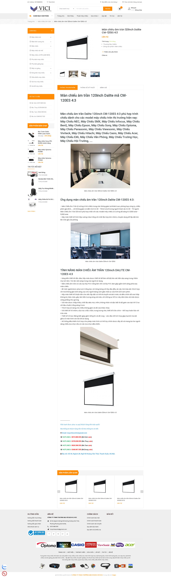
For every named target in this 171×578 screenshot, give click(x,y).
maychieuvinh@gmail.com (58, 529)
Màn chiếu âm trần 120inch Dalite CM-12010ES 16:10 (71, 499)
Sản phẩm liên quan (68, 473)
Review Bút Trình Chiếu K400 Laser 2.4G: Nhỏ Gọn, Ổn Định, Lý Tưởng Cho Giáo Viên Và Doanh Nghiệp (46, 179)
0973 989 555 (54, 526)
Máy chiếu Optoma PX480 (44, 151)
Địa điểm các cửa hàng (109, 2)
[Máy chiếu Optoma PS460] (32, 160)
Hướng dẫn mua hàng (34, 518)
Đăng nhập (138, 10)
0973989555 (38, 2)
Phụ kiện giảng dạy (37, 64)
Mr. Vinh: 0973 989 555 (39, 103)
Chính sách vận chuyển (94, 524)
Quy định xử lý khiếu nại (94, 530)
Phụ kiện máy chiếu (38, 59)
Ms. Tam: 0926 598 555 (39, 112)
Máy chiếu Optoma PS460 (44, 159)
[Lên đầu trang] (167, 565)
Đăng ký (133, 8)
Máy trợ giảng (36, 68)
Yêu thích (52, 2)
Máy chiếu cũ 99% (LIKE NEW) (41, 55)
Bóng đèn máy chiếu (38, 73)
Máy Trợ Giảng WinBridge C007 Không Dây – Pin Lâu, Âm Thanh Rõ (46, 188)
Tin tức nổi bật (35, 167)
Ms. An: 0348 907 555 (38, 116)
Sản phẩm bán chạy (38, 126)
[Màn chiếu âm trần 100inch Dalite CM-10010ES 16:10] (100, 486)
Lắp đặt (104, 16)
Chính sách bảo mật (93, 518)
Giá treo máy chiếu (37, 82)
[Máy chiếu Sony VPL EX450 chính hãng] (32, 143)
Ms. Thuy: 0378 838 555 (39, 107)
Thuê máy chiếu (82, 16)
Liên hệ (119, 16)
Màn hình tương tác (38, 41)
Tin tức (112, 16)
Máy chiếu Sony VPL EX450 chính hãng (45, 142)
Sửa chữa (94, 16)
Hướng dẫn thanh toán (34, 521)
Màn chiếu (35, 46)
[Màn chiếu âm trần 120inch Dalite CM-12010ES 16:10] (71, 486)
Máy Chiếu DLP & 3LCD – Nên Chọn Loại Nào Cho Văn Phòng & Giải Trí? (46, 199)
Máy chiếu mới (36, 37)
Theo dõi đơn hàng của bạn (133, 2)
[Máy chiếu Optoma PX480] (32, 151)
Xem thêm (31, 211)
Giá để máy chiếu (37, 86)
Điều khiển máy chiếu (38, 77)
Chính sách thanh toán (94, 521)
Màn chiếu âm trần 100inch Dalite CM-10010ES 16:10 (100, 499)
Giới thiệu (70, 16)
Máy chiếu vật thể (37, 50)
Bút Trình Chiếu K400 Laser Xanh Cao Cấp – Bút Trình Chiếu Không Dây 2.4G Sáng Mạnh (45, 133)
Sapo (114, 575)
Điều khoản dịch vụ (33, 527)
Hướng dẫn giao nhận (34, 524)
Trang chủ (60, 16)
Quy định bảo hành (92, 527)
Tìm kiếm (107, 9)
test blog (41, 172)
